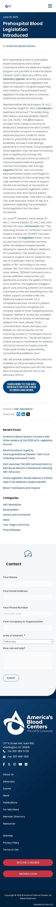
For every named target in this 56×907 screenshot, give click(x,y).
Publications (10, 802)
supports (8, 170)
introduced (44, 108)
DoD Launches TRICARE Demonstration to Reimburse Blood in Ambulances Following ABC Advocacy (27, 468)
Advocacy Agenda (13, 79)
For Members (11, 809)
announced (32, 226)
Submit (11, 678)
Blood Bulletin (11, 509)
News (6, 520)
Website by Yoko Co (43, 904)
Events (7, 788)
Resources (9, 823)
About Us (8, 774)
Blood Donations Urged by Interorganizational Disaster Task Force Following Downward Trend (26, 454)
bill (29, 120)
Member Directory (14, 816)
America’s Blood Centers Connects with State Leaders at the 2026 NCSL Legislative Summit (27, 440)
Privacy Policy (11, 842)
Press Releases (11, 530)
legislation (28, 237)
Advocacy (9, 781)
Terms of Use (11, 849)
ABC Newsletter (23, 409)
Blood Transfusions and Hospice (21, 488)
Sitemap (8, 835)
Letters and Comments (16, 514)
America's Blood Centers (20, 46)
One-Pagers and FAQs (16, 524)
